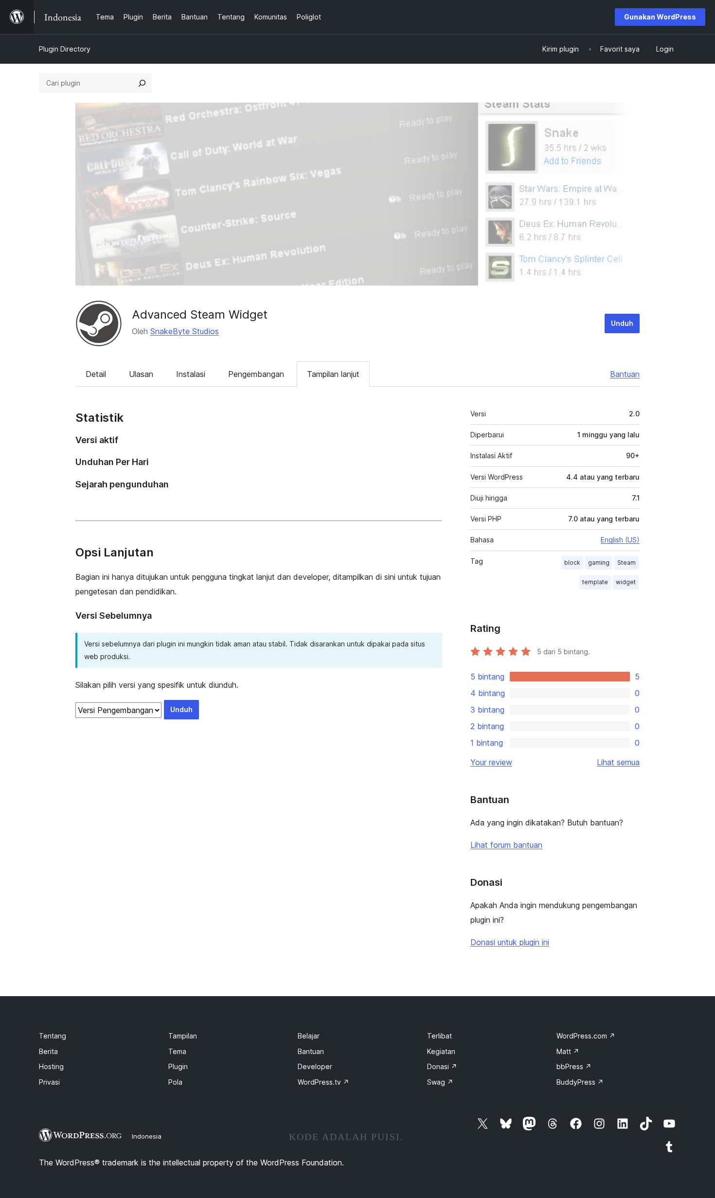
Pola (175, 1082)
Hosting (51, 1066)
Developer (315, 1066)
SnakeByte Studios (184, 331)
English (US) (620, 540)
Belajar (309, 1036)
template (595, 582)
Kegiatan (441, 1051)
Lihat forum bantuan (506, 845)
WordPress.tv (323, 1082)
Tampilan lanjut (333, 374)
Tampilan (182, 1036)
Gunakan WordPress (660, 17)
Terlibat (439, 1036)
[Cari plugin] (142, 83)
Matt (567, 1051)
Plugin (178, 1066)
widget (626, 582)
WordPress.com (585, 1036)
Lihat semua (618, 762)
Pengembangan (256, 374)
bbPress (573, 1066)
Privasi (49, 1082)
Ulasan (141, 374)
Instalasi (190, 374)
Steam (626, 562)
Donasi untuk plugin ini (509, 942)
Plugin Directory (64, 49)
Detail (96, 374)
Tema (177, 1051)
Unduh (622, 323)
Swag (440, 1082)
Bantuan (625, 374)
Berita (48, 1051)
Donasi (442, 1066)
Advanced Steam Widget (200, 314)
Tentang (52, 1036)
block (572, 562)
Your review (491, 762)
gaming (598, 562)
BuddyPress (580, 1082)
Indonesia (146, 1136)
